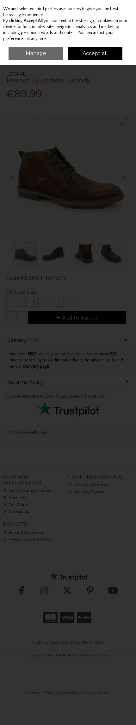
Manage (36, 53)
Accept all (95, 53)
